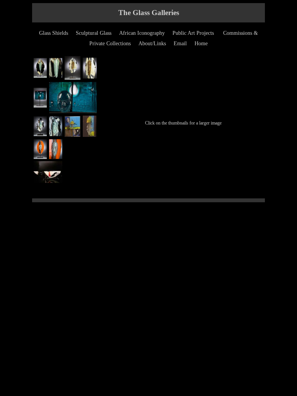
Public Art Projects (193, 33)
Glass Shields (53, 33)
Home (201, 43)
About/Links (152, 43)
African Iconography (142, 33)
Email (180, 43)
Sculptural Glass (93, 33)
